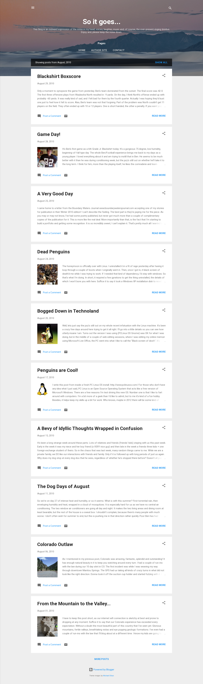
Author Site (99, 50)
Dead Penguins (53, 251)
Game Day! (48, 134)
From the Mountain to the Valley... (74, 603)
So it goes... (102, 21)
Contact (118, 50)
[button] (164, 76)
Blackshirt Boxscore (59, 76)
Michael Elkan (108, 676)
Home (82, 50)
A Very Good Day (55, 193)
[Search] (170, 8)
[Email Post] (66, 117)
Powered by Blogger (103, 669)
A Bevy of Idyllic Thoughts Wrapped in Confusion (90, 428)
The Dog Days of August (63, 486)
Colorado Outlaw (55, 544)
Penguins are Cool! (57, 370)
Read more (159, 115)
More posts (101, 659)
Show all (161, 62)
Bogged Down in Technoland (68, 311)
